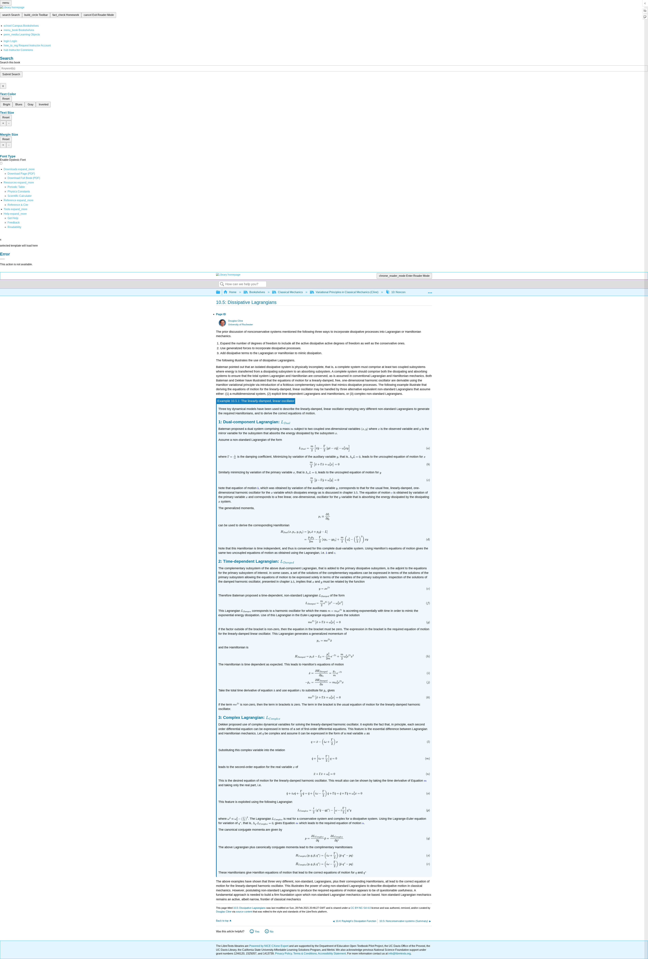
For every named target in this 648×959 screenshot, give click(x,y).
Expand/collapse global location (430, 291)
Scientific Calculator (20, 195)
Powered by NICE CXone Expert (269, 945)
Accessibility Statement (332, 953)
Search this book (10, 62)
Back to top (222, 920)
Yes (257, 931)
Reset (5, 98)
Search (222, 284)
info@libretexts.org (399, 953)
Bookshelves (257, 292)
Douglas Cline (235, 321)
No (271, 931)
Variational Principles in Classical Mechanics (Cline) (347, 292)
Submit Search (11, 74)
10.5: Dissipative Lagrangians (249, 907)
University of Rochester (240, 324)
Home (232, 292)
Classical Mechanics (290, 292)
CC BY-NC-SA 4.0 (360, 907)
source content (244, 911)
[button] (14, 222)
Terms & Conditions (305, 953)
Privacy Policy (283, 953)
